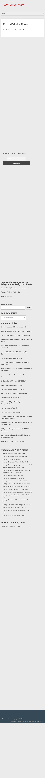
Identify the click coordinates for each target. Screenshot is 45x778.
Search (29, 307)
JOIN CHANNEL (6, 296)
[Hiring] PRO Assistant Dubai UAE (14, 453)
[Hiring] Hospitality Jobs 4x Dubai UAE (15, 462)
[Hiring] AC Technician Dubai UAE (14, 515)
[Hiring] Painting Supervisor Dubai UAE (15, 489)
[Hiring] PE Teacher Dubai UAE (13, 459)
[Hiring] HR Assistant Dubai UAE (13, 475)
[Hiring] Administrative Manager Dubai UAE (17, 505)
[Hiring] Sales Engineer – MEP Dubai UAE (16, 484)
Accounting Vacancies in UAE (10, 526)
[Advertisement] (18, 660)
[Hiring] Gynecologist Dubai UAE (13, 478)
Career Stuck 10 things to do (11, 397)
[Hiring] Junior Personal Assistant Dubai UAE (17, 492)
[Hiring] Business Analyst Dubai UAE (14, 507)
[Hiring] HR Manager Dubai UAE (13, 467)
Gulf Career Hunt (5, 719)
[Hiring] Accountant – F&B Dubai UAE (15, 481)
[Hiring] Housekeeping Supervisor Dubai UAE (17, 465)
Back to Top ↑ (40, 721)
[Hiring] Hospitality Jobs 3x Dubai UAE (15, 456)
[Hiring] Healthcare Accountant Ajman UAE (16, 486)
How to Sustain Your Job (10, 408)
